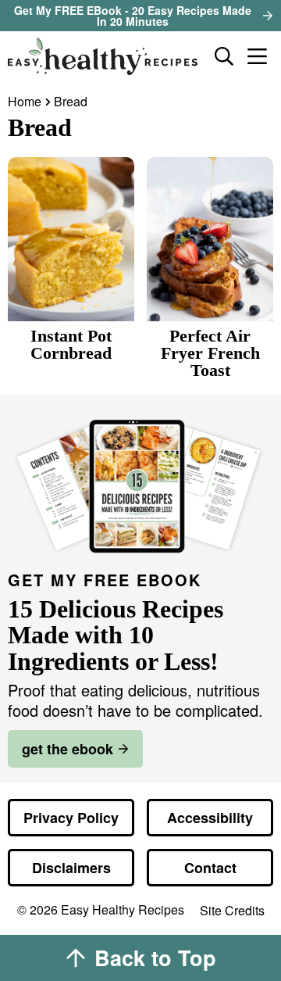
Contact (210, 867)
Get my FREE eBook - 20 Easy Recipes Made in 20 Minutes (132, 15)
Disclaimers (71, 867)
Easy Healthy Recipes (104, 56)
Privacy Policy (71, 817)
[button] (256, 56)
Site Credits (232, 911)
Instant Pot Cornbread (71, 344)
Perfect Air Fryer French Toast (210, 353)
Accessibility (210, 817)
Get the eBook (67, 749)
